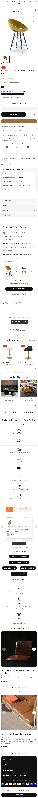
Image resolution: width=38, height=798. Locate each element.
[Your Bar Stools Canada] (19, 11)
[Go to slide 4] (10, 540)
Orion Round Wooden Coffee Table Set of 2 (10, 399)
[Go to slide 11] (25, 540)
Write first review (20, 322)
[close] (37, 1)
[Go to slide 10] (23, 540)
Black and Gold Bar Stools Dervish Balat (18, 244)
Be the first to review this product (19, 318)
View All (33, 340)
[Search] (31, 11)
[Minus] (3, 108)
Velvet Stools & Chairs (19, 562)
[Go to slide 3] (8, 540)
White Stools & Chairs (19, 556)
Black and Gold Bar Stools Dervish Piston (28, 363)
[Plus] (34, 108)
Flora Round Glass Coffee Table (28, 399)
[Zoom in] (33, 22)
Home (2, 16)
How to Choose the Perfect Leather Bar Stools (18, 672)
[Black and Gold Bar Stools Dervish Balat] (24, 271)
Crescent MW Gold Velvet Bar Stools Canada (19, 233)
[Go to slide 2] (6, 540)
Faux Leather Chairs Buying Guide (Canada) (16, 735)
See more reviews (19, 544)
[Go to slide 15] (33, 540)
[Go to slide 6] (14, 540)
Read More (4, 681)
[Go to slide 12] (27, 540)
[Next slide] (36, 527)
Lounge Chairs (9, 568)
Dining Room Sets (19, 574)
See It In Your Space (19, 103)
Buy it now (19, 121)
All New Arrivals (27, 568)
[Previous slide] (2, 527)
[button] (29, 114)
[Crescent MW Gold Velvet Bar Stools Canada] (9, 271)
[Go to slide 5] (12, 540)
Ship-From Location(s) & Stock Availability (13, 126)
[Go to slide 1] (4, 540)
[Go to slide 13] (29, 540)
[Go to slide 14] (31, 540)
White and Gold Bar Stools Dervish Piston (18, 254)
